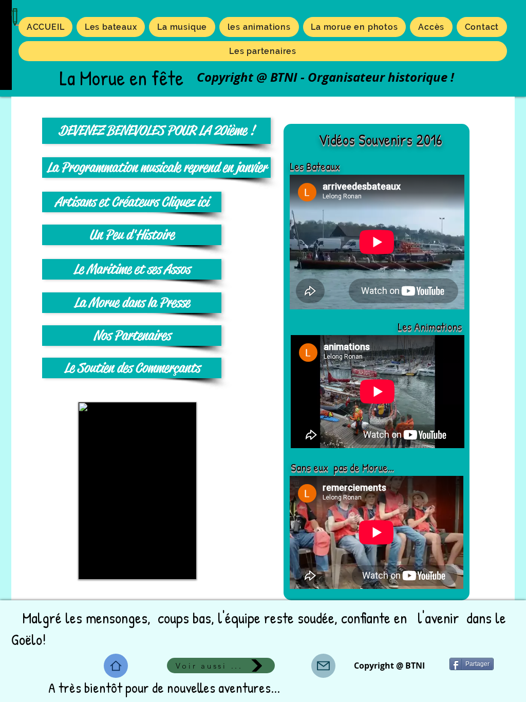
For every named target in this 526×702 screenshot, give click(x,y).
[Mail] (323, 666)
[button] (259, 27)
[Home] (116, 666)
